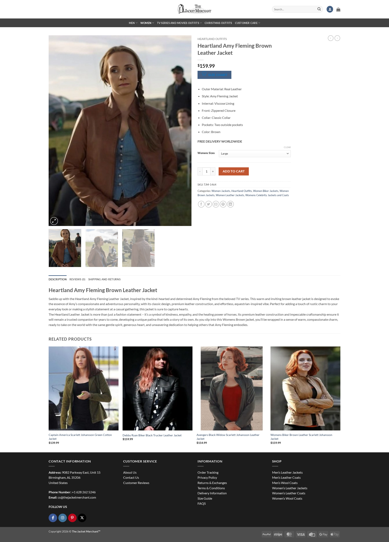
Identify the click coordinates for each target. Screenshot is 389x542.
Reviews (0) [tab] (77, 279)
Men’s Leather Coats (286, 477)
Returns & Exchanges (212, 483)
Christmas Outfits (218, 23)
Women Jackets (221, 190)
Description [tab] (58, 279)
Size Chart (218, 75)
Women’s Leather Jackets (289, 488)
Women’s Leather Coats (288, 493)
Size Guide (205, 498)
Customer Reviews (136, 483)
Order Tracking (208, 472)
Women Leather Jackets (230, 195)
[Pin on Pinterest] (223, 204)
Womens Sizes (206, 153)
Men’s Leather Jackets (287, 472)
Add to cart (234, 171)
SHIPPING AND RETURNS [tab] (104, 279)
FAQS (202, 503)
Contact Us (131, 477)
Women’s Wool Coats (287, 498)
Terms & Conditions (211, 488)
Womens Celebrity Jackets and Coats (267, 195)
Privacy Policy (207, 477)
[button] (330, 9)
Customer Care (246, 23)
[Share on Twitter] (208, 204)
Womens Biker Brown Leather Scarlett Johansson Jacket (301, 436)
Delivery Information (212, 493)
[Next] (183, 131)
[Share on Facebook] (201, 204)
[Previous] (56, 131)
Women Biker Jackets (265, 190)
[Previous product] (337, 38)
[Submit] (319, 9)
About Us (130, 472)
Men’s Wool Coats (285, 483)
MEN (132, 23)
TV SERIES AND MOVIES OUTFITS (178, 23)
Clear (287, 147)
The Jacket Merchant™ (86, 531)
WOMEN (145, 23)
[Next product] (330, 38)
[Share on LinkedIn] (230, 204)
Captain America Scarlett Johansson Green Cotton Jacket (80, 436)
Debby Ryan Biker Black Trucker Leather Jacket (152, 435)
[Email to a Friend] (216, 204)
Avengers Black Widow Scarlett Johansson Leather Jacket (228, 436)
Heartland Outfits (212, 39)
